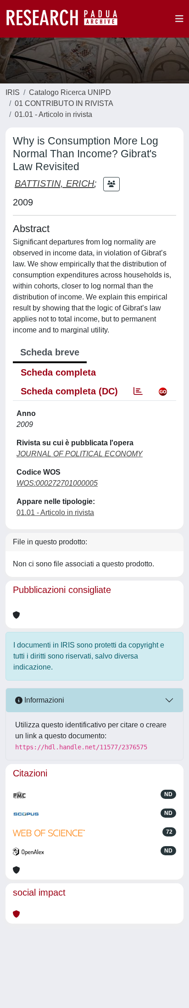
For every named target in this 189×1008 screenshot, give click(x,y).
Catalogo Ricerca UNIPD (70, 92)
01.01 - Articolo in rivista (53, 114)
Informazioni (43, 700)
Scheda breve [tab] (49, 352)
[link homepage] (67, 19)
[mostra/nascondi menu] (179, 18)
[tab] (138, 391)
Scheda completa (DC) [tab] (69, 391)
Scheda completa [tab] (58, 372)
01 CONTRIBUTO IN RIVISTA (64, 103)
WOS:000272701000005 (57, 483)
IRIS (13, 92)
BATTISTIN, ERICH (54, 183)
